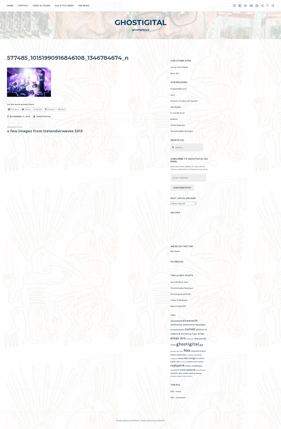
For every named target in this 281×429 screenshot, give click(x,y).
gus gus (180, 351)
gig (201, 344)
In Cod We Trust (178, 113)
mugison (174, 358)
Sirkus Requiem (178, 125)
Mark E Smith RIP (178, 306)
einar (201, 333)
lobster (191, 355)
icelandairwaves (198, 351)
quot (195, 362)
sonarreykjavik (188, 369)
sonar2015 (175, 370)
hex (187, 350)
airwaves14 (190, 320)
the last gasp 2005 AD (181, 294)
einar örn (178, 338)
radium (201, 362)
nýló (178, 362)
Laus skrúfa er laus (179, 282)
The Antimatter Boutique (182, 131)
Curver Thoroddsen (179, 67)
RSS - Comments (178, 397)
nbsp (180, 358)
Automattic (160, 420)
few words (200, 338)
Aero (173, 95)
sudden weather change (192, 373)
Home (10, 5)
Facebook (177, 261)
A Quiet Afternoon (179, 89)
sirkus (188, 366)
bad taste (174, 330)
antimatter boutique (194, 324)
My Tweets (175, 251)
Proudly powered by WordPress (127, 420)
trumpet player (176, 376)
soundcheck (200, 370)
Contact (23, 5)
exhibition (190, 339)
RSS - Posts (176, 391)
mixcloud (198, 355)
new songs (189, 358)
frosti (173, 345)
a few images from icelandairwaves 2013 (45, 129)
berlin (181, 329)
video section (187, 376)
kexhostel (181, 355)
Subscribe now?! (182, 188)
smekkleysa (197, 366)
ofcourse (183, 362)
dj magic (193, 334)
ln (187, 355)
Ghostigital (176, 107)
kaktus (174, 355)
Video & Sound (41, 5)
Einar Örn (175, 73)
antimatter (177, 324)
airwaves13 (176, 320)
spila (180, 373)
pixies (190, 361)
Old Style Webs (64, 5)
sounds (174, 373)
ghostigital (141, 22)
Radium (174, 119)
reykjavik (178, 365)
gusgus (173, 351)
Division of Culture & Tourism (184, 101)
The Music (84, 5)
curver (190, 329)
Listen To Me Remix (179, 300)
